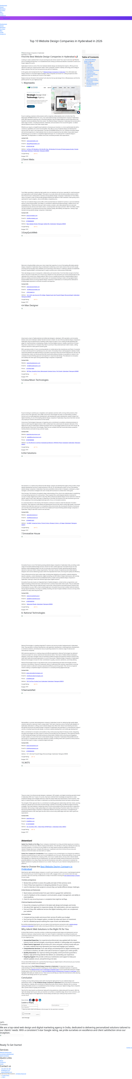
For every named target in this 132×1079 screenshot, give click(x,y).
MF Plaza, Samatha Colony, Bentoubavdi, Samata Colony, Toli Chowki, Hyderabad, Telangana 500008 (52, 371)
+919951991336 (30, 146)
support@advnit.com (6, 1072)
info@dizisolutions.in (32, 517)
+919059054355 (30, 751)
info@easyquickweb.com (33, 289)
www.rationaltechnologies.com (34, 673)
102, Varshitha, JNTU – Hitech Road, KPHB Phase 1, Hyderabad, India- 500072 (46, 826)
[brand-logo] (66, 21)
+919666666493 (30, 221)
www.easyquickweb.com (33, 287)
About (1, 1060)
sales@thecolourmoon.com (34, 437)
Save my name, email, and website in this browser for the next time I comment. (43, 1009)
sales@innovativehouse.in (33, 598)
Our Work (2, 10)
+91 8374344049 (30, 824)
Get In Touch (6, 18)
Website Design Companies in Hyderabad (54, 72)
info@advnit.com (5, 1070)
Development (3, 5)
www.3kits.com (30, 818)
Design (2, 7)
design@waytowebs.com (33, 143)
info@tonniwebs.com (32, 218)
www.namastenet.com (32, 745)
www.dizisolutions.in (32, 515)
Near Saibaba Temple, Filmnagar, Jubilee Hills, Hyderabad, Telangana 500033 (46, 224)
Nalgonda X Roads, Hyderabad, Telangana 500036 (40, 604)
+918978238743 (30, 601)
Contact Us (3, 15)
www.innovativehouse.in (33, 596)
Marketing (2, 9)
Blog (1, 12)
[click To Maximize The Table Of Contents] (83, 51)
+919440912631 (30, 520)
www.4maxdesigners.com (33, 363)
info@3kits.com (30, 821)
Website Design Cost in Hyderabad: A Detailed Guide (45, 969)
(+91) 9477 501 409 (6, 1069)
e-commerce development (7, 1054)
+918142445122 (30, 292)
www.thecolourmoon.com (33, 434)
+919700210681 (30, 368)
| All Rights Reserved (20, 1074)
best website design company (72, 875)
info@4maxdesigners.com (33, 366)
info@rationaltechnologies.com (35, 676)
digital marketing (4, 1056)
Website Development (5, 1052)
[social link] (30, 1000)
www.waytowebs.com (32, 141)
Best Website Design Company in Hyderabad (46, 867)
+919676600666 (30, 440)
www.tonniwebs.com (31, 215)
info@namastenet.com (32, 748)
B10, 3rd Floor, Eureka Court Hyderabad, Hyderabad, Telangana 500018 (45, 681)
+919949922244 (30, 678)
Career (2, 14)
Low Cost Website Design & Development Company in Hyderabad (59, 971)
